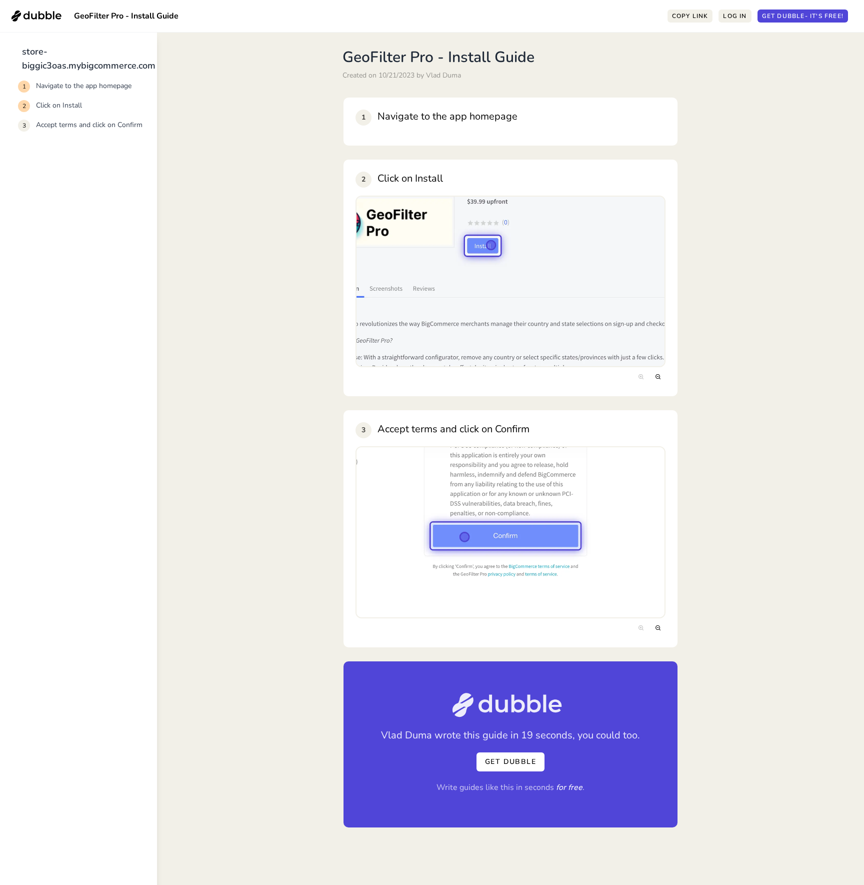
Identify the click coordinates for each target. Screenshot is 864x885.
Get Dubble (803, 16)
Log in (734, 16)
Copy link (690, 16)
